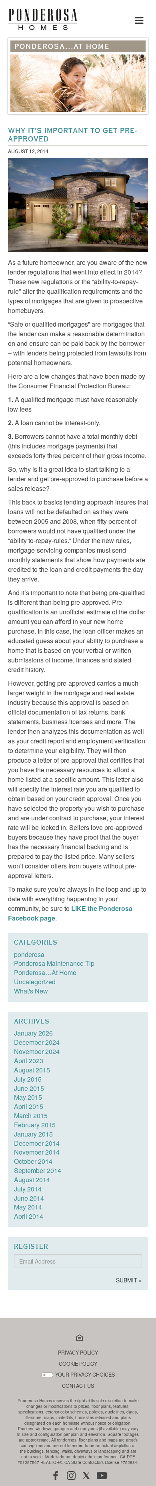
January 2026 (33, 1033)
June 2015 (29, 1088)
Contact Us (78, 1386)
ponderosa (29, 954)
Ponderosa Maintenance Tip (54, 963)
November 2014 (37, 1152)
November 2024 (37, 1051)
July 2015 (28, 1079)
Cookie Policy (78, 1364)
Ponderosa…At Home (45, 972)
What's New (31, 990)
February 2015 (35, 1124)
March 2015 (31, 1115)
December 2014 (37, 1143)
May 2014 (28, 1206)
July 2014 (28, 1188)
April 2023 (28, 1060)
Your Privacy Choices (85, 1374)
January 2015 (33, 1134)
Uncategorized (35, 981)
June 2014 (29, 1198)
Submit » (129, 1280)
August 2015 (32, 1069)
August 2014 (32, 1179)
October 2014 (33, 1161)
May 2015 (28, 1097)
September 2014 (37, 1170)
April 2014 (28, 1216)
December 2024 (37, 1042)
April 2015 (28, 1106)
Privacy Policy (78, 1352)
